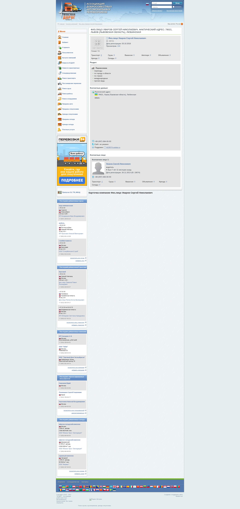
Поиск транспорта (69, 78)
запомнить (178, 7)
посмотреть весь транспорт (75, 322)
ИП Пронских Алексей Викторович (71, 234)
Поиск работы (67, 94)
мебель (61, 223)
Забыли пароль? (157, 10)
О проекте (66, 47)
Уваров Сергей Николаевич (118, 164)
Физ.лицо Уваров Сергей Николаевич (90, 24)
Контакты (85, 482)
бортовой (62, 272)
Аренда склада (68, 124)
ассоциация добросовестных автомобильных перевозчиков (99, 8)
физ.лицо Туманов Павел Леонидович (68, 283)
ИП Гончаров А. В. (65, 336)
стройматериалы (65, 241)
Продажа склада (68, 119)
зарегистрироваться (78, 413)
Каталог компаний (71, 24)
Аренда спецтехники (70, 114)
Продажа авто (67, 104)
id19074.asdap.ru (113, 147)
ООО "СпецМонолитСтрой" (68, 251)
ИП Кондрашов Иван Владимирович (71, 216)
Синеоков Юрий (64, 383)
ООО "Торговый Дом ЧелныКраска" (72, 357)
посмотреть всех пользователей (74, 410)
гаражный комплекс (66, 456)
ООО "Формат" (64, 464)
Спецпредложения (69, 73)
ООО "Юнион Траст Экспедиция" (70, 433)
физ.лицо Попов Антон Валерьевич (71, 300)
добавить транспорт (78, 325)
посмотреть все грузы (77, 258)
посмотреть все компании (76, 367)
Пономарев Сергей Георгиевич (70, 392)
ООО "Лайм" (63, 347)
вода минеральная (66, 206)
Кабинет (65, 42)
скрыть (97, 98)
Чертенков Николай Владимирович (72, 402)
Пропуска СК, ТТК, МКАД (71, 192)
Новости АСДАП (68, 63)
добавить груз (80, 260)
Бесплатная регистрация (174, 10)
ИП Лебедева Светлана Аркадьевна (72, 316)
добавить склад (79, 473)
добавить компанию (78, 370)
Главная (61, 24)
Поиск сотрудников (69, 99)
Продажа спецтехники (70, 109)
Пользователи (67, 53)
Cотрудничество (74, 482)
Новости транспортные (71, 68)
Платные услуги (68, 129)
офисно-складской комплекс (69, 424)
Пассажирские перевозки (71, 83)
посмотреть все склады (76, 471)
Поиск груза (66, 88)
